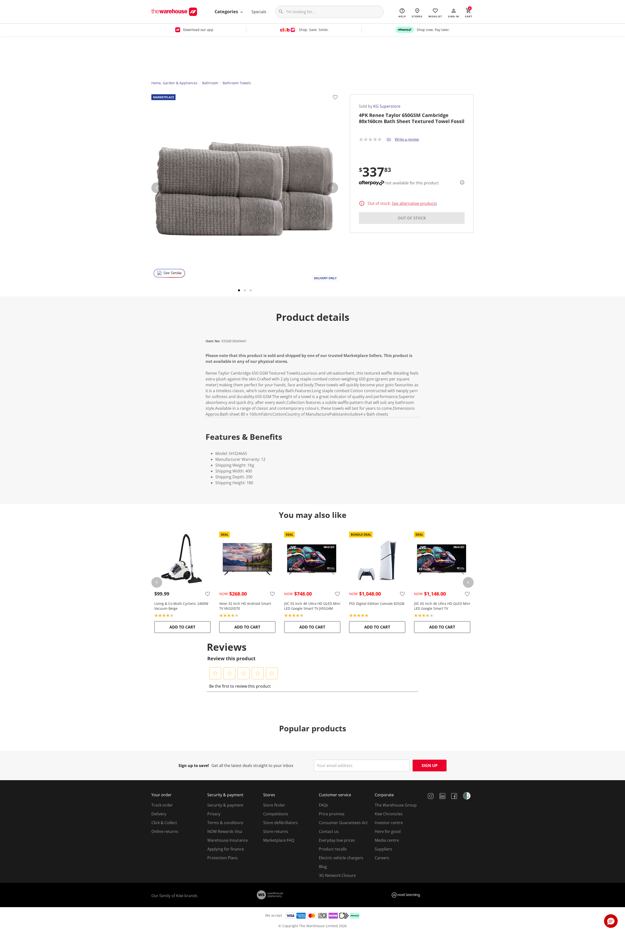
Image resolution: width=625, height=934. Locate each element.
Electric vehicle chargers (341, 858)
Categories (227, 11)
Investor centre (389, 822)
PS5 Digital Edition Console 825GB (376, 603)
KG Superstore (386, 106)
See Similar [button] (172, 273)
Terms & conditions (225, 822)
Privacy (213, 814)
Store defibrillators (280, 822)
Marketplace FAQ (278, 840)
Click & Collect (164, 822)
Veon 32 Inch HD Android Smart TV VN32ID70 (245, 606)
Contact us (329, 831)
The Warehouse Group (396, 805)
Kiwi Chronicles (389, 814)
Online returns (164, 831)
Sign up (430, 765)
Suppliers (383, 849)
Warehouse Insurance (227, 840)
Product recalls (333, 849)
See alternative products (414, 203)
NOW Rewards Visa (224, 831)
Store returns (275, 831)
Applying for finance (225, 849)
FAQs (323, 805)
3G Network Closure (337, 875)
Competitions (275, 814)
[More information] (461, 182)
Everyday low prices (337, 840)
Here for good (388, 831)
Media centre (387, 840)
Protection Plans (222, 858)
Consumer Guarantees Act (343, 822)
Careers (382, 858)
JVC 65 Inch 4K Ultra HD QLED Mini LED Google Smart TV (442, 606)
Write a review (407, 139)
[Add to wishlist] (335, 98)
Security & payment (225, 805)
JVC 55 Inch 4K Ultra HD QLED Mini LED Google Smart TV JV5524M (312, 606)
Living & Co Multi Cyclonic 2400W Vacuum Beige (181, 606)
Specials (258, 11)
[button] (453, 13)
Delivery (158, 814)
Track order (162, 805)
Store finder (274, 805)
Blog (323, 866)
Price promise (331, 814)
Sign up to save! (193, 765)
